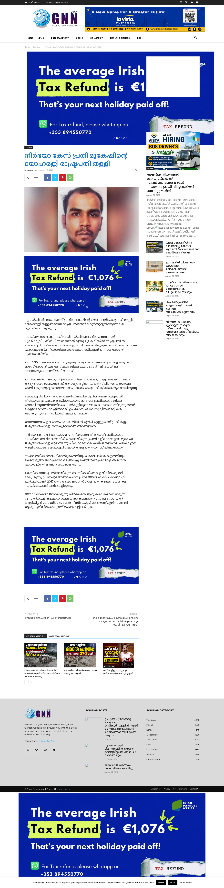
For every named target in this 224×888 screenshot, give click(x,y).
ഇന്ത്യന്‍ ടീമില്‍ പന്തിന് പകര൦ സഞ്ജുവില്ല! (47, 618)
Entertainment (60, 38)
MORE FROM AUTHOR (59, 636)
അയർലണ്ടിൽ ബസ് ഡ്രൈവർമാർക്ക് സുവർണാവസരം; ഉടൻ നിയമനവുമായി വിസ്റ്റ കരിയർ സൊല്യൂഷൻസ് (170, 182)
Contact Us (195, 788)
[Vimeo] (186, 2)
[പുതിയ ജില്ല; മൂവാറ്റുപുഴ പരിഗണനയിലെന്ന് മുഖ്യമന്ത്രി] (121, 655)
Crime (79, 38)
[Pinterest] (62, 177)
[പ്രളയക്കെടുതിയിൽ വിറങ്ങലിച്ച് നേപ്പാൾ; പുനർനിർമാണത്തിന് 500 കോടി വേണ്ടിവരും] (42, 655)
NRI (139, 38)
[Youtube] (197, 2)
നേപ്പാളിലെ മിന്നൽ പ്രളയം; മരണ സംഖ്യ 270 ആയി (81, 672)
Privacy (167, 788)
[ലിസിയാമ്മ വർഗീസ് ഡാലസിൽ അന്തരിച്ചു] (93, 769)
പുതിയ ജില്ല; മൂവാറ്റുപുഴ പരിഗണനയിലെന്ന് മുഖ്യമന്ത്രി (118, 672)
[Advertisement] (173, 76)
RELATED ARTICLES (35, 636)
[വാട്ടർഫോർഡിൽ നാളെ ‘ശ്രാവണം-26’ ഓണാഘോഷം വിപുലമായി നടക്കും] (154, 286)
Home (30, 38)
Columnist (96, 38)
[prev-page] (26, 682)
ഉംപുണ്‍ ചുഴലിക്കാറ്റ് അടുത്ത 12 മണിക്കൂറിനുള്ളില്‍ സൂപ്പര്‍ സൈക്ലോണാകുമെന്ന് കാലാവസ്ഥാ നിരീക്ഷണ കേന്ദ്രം (121, 727)
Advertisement (180, 788)
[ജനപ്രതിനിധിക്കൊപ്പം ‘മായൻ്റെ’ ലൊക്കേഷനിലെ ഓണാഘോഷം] (154, 266)
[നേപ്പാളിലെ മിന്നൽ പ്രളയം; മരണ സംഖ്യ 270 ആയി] (81, 655)
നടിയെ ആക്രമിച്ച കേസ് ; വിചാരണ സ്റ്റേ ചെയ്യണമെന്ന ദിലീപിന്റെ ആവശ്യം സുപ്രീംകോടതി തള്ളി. (116, 621)
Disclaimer (156, 788)
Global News (30, 666)
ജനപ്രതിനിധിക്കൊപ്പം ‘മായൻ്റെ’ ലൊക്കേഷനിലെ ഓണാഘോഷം (180, 267)
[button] (196, 38)
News (41, 38)
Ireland (150, 168)
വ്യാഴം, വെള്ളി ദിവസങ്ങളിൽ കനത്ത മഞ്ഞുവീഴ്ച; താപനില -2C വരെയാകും (120, 750)
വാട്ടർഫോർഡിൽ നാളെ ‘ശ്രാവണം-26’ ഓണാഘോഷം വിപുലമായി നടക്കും (181, 287)
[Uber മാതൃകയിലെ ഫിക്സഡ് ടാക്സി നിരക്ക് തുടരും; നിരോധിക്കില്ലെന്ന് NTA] (154, 306)
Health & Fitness (120, 38)
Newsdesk (32, 170)
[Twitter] (180, 2)
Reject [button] (172, 882)
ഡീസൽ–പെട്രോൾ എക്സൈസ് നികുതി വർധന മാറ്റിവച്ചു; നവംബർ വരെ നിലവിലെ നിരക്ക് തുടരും (182, 328)
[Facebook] (47, 177)
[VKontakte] (191, 2)
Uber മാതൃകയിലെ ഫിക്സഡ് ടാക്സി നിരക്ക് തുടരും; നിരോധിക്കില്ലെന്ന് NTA (180, 307)
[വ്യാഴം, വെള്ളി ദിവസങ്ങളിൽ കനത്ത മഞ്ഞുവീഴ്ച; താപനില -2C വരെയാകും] (93, 749)
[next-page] (32, 682)
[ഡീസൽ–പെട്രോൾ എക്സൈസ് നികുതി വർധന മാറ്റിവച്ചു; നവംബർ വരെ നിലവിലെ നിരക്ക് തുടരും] (154, 326)
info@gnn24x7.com (46, 741)
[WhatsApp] (70, 177)
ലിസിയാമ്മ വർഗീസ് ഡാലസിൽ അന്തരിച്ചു (118, 767)
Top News (37, 46)
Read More (186, 882)
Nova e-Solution (65, 789)
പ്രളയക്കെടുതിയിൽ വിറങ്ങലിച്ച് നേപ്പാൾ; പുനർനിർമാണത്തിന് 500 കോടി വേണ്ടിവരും (42, 673)
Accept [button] (161, 882)
